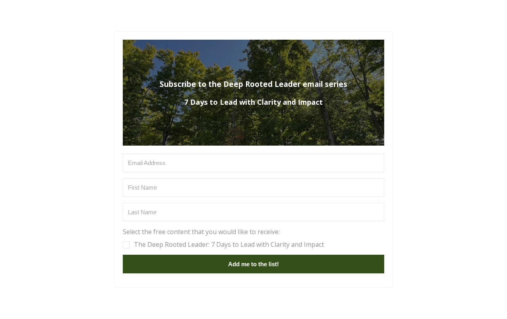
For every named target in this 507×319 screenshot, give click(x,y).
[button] (253, 238)
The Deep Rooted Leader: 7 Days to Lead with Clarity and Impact (229, 244)
